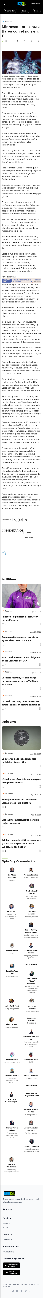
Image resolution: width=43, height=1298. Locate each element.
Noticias (25, 11)
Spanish (6, 1224)
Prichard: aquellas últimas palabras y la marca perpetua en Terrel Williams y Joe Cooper (21, 843)
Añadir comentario (30, 533)
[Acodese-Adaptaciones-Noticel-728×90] (21, 280)
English (6, 1227)
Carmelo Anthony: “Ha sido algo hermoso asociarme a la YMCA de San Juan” (20, 681)
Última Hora (10, 11)
